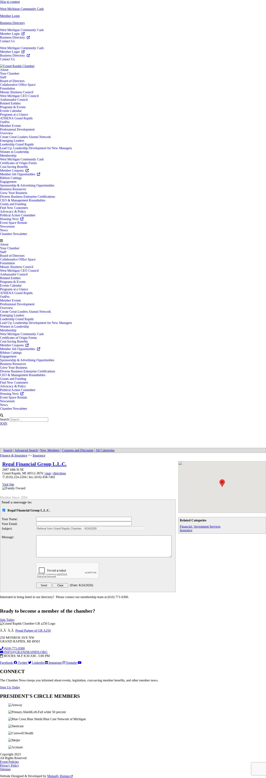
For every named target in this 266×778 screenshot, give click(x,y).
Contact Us (7, 41)
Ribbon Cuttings (11, 178)
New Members (50, 450)
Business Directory (12, 23)
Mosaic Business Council (16, 92)
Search (4, 419)
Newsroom (7, 226)
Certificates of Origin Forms (18, 163)
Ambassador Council (14, 99)
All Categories (105, 450)
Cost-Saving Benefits (14, 166)
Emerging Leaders (12, 140)
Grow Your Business (13, 193)
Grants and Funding (13, 204)
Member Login (10, 16)
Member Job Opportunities (18, 174)
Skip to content (10, 2)
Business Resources (13, 189)
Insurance (186, 530)
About (4, 69)
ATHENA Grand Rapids (16, 118)
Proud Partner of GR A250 (33, 630)
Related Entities (10, 103)
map (48, 473)
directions (59, 473)
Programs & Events (13, 107)
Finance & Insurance (13, 455)
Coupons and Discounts (77, 450)
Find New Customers (14, 208)
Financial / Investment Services (200, 526)
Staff (3, 77)
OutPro (5, 122)
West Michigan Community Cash (22, 9)
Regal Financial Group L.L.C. (34, 464)
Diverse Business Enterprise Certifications (27, 196)
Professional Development (17, 129)
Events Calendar (11, 111)
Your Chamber (9, 73)
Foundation (7, 88)
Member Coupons (12, 170)
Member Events (10, 125)
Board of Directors (12, 81)
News (4, 230)
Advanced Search (26, 450)
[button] (133, 241)
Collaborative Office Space (18, 84)
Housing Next (9, 219)
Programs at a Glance (14, 114)
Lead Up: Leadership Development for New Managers (36, 148)
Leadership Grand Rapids (17, 144)
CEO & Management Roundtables (22, 200)
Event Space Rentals (13, 222)
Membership (8, 155)
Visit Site (8, 484)
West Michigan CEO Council (19, 96)
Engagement (8, 181)
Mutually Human (58, 776)
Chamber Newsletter (13, 234)
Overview (6, 133)
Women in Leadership (14, 152)
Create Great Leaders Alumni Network (25, 137)
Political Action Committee (17, 215)
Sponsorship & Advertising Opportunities (27, 185)
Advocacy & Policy (13, 211)
